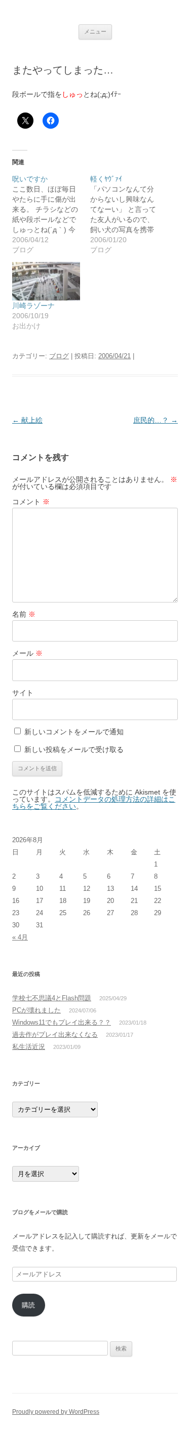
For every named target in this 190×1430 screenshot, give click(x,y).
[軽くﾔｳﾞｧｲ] (129, 214)
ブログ (59, 356)
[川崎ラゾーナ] (46, 281)
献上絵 (27, 420)
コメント (31, 502)
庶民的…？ (155, 420)
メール (27, 653)
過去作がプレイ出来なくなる (55, 1034)
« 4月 (20, 937)
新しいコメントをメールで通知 (74, 732)
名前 (23, 614)
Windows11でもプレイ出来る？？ (61, 1022)
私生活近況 (28, 1046)
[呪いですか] (51, 214)
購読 (28, 1305)
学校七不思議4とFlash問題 (51, 998)
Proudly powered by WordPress (55, 1411)
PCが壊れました (36, 1010)
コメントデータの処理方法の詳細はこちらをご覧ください (93, 802)
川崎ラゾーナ (33, 306)
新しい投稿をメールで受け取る (74, 749)
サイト (22, 693)
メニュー (95, 31)
